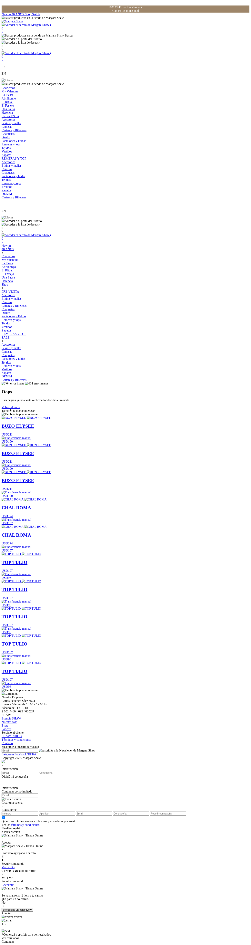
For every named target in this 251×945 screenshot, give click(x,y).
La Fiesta (7, 95)
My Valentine (10, 91)
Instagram (8, 754)
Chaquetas (8, 133)
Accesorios (8, 119)
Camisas (7, 126)
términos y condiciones (25, 824)
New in (7, 14)
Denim (6, 137)
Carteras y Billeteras (14, 130)
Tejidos (6, 148)
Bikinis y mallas (11, 123)
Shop (28, 14)
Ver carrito (8, 867)
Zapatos (6, 155)
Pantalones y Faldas (14, 140)
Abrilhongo (9, 98)
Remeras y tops (11, 144)
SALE (36, 14)
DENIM (7, 193)
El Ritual (7, 102)
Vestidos (7, 151)
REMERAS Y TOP (14, 158)
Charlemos (8, 87)
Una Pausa (8, 109)
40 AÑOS (18, 14)
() (26, 28)
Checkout (8, 885)
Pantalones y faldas (13, 176)
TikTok (31, 754)
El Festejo (8, 105)
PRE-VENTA (10, 116)
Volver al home (11, 407)
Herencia (7, 112)
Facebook (21, 754)
